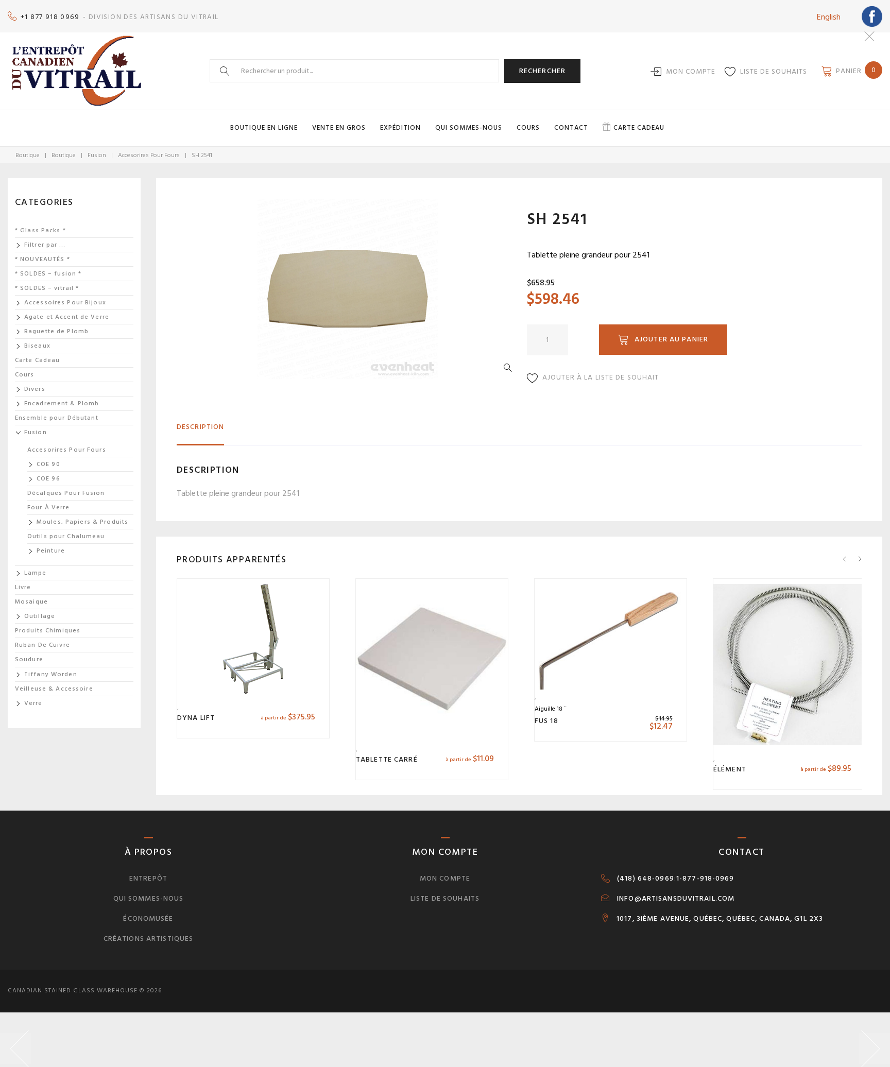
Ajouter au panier (671, 339)
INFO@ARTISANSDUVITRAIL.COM (675, 898)
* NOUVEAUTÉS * (42, 259)
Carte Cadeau (37, 360)
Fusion (97, 155)
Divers (34, 389)
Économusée (148, 918)
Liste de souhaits (773, 71)
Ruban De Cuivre (42, 645)
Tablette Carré (387, 759)
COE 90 (48, 464)
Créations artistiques (149, 938)
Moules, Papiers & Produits (82, 522)
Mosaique (31, 601)
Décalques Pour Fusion (66, 493)
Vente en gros (339, 128)
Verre (33, 703)
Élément (729, 769)
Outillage (39, 616)
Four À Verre (48, 507)
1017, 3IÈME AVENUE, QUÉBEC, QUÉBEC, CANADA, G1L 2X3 (720, 919)
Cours (528, 128)
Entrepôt (148, 878)
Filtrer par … (45, 244)
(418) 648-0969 (645, 878)
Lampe (35, 573)
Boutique (27, 155)
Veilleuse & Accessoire (54, 688)
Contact (571, 128)
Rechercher (542, 71)
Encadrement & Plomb (61, 403)
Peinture (51, 550)
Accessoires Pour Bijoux (65, 302)
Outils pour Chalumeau (66, 536)
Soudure (29, 659)
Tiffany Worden (50, 674)
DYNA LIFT (196, 718)
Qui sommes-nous (468, 128)
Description (200, 427)
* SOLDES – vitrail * (47, 288)
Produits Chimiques (47, 630)
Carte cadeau (638, 128)
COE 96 (48, 478)
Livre (23, 587)
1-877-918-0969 (705, 878)
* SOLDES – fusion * (48, 273)
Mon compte (690, 71)
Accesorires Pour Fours (149, 155)
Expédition (400, 128)
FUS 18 (546, 721)
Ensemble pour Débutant (56, 418)
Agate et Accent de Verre (66, 317)
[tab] (200, 431)
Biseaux (37, 345)
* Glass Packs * (40, 230)
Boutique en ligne (264, 128)
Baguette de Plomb (56, 331)
